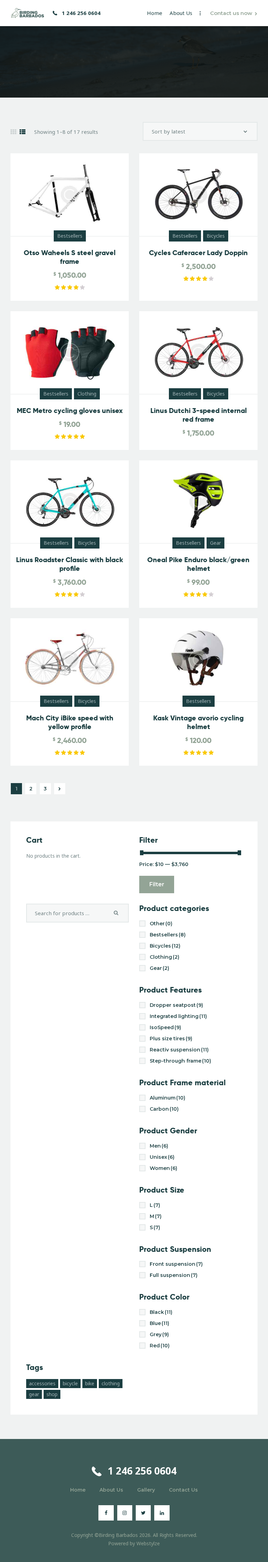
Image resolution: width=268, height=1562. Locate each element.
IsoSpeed (165, 1027)
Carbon (164, 1109)
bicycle (70, 1383)
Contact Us (183, 1490)
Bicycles (216, 235)
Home (77, 1490)
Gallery (146, 1490)
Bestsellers (69, 235)
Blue (159, 1323)
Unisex (162, 1157)
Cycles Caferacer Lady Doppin (198, 252)
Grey (159, 1334)
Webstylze (148, 1543)
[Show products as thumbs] (13, 132)
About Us (111, 1490)
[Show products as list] (22, 132)
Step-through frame (180, 1061)
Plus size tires (171, 1038)
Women (163, 1168)
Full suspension (174, 1275)
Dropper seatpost (176, 1005)
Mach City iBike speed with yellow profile (69, 722)
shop (52, 1394)
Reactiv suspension (179, 1050)
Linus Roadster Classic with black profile (69, 564)
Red (160, 1345)
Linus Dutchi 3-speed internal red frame (198, 415)
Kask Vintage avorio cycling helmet (198, 722)
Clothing (86, 393)
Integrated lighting (178, 1016)
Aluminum (167, 1098)
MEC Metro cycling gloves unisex (70, 410)
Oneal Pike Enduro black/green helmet (198, 564)
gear (34, 1394)
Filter (156, 884)
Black (161, 1312)
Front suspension (176, 1264)
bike (89, 1383)
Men (159, 1146)
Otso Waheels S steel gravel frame (70, 257)
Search (117, 913)
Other (161, 923)
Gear (215, 542)
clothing (111, 1383)
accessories (42, 1383)
